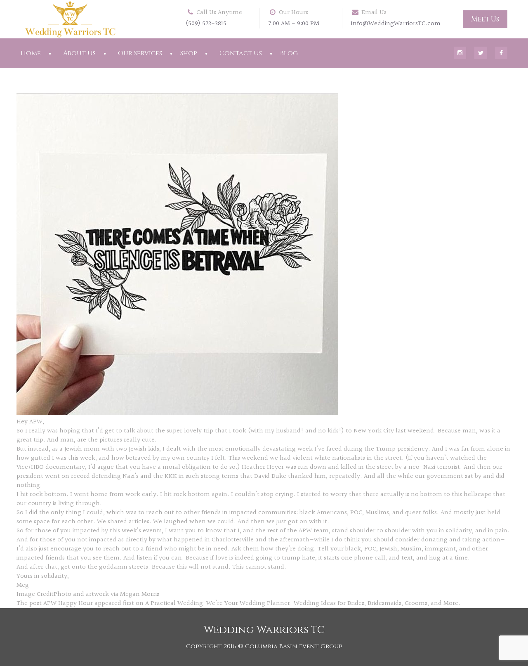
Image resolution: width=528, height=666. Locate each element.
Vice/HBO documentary (50, 467)
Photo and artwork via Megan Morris (106, 594)
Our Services (140, 53)
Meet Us (485, 19)
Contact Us (240, 53)
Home (31, 53)
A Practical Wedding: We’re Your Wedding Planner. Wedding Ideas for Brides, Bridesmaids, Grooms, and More (301, 603)
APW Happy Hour (68, 603)
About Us (79, 53)
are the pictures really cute (116, 440)
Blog (289, 53)
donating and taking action (460, 540)
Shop (188, 53)
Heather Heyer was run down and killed (299, 467)
